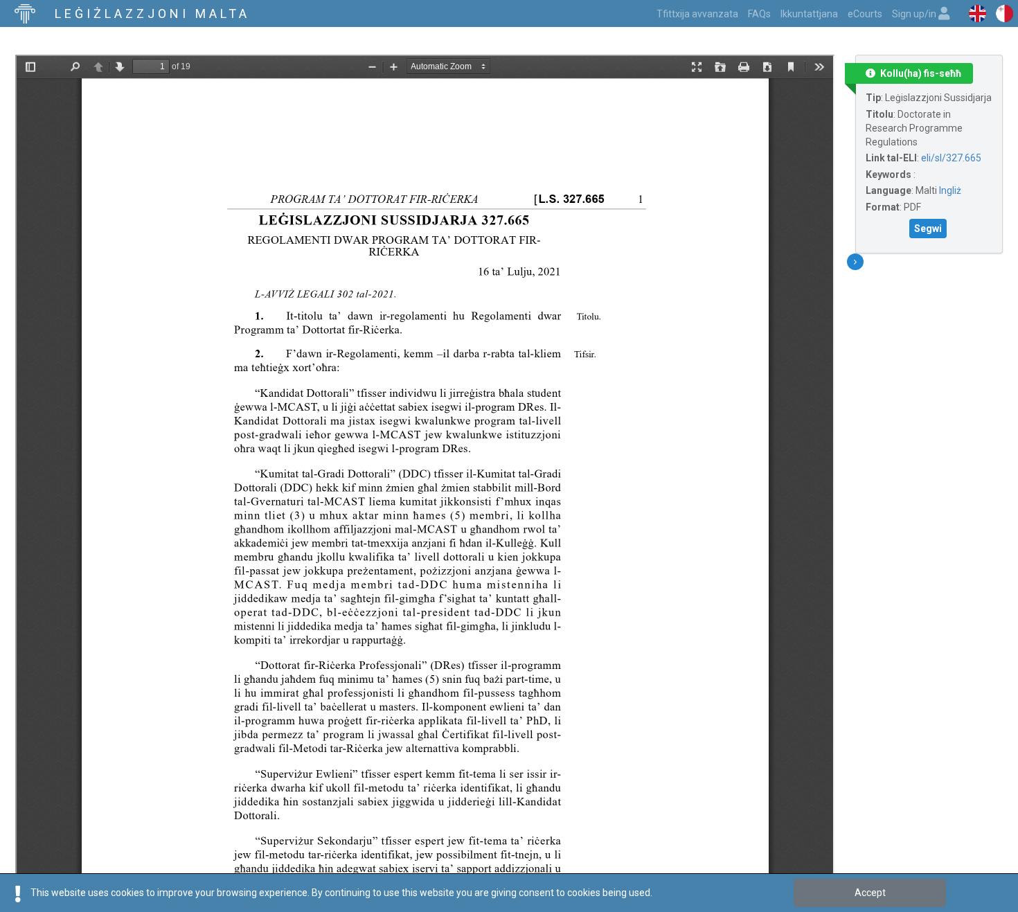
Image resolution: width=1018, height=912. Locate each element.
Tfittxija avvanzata (697, 13)
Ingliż (950, 190)
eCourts (865, 13)
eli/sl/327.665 (951, 157)
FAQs (759, 13)
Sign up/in (915, 13)
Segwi (928, 228)
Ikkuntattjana (809, 13)
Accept (870, 892)
